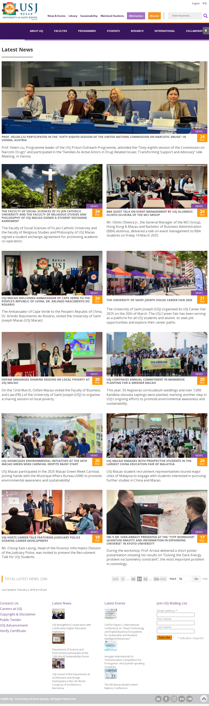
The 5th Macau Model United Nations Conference (121, 686)
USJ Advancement (14, 625)
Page (173, 579)
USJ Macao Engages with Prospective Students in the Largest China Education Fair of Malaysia (149, 462)
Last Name (164, 627)
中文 (204, 3)
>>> (163, 579)
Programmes (87, 31)
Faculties (60, 31)
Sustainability (89, 16)
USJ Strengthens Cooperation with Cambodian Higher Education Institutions (71, 628)
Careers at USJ (11, 609)
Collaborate (195, 31)
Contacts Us (9, 603)
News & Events (57, 16)
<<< (115, 579)
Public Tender (10, 620)
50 (133, 579)
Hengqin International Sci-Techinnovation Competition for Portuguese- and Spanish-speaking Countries (124, 662)
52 (145, 579)
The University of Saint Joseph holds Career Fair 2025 (149, 300)
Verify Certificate (13, 631)
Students (113, 31)
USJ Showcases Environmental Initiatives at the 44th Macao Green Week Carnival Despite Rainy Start (44, 462)
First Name (164, 619)
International (165, 31)
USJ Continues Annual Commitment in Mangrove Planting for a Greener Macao (146, 381)
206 (156, 579)
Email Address (167, 611)
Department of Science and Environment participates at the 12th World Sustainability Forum (70, 653)
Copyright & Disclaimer (18, 614)
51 (139, 579)
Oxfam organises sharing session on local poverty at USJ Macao (46, 381)
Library (73, 16)
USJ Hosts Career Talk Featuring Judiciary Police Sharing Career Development (41, 539)
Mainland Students (112, 16)
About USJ (36, 31)
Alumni (154, 16)
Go (196, 578)
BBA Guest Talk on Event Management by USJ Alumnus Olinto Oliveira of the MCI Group (150, 213)
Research (137, 31)
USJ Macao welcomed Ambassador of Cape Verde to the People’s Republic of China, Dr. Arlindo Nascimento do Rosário (46, 301)
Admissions (136, 16)
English (196, 3)
